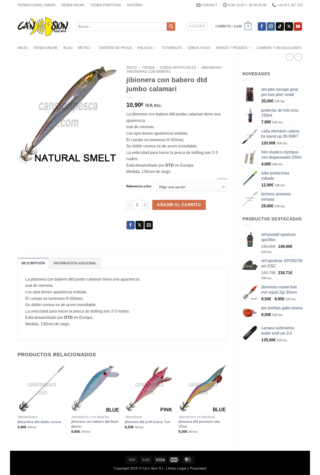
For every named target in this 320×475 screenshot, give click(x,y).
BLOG (68, 48)
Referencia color (139, 186)
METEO (84, 48)
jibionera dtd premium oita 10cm (199, 424)
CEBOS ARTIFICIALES (178, 67)
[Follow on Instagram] (271, 26)
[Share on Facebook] (130, 225)
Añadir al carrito (179, 205)
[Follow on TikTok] (280, 26)
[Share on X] (140, 225)
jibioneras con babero (148, 71)
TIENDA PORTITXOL (106, 5)
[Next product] (290, 57)
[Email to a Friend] (148, 225)
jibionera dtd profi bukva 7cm (147, 422)
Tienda (148, 67)
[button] (197, 26)
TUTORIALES (172, 48)
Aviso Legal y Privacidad (187, 468)
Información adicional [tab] (75, 263)
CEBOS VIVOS (199, 48)
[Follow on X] (289, 26)
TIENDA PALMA (72, 5)
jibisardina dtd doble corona (39, 422)
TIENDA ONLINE (45, 48)
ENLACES (145, 48)
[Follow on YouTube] (298, 26)
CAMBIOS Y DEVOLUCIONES (279, 48)
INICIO (23, 48)
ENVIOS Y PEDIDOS (232, 48)
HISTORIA (134, 5)
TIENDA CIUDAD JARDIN (36, 5)
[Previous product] (298, 57)
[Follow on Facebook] (262, 26)
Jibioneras (211, 67)
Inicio (131, 67)
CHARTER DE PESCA (115, 48)
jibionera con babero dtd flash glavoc (94, 424)
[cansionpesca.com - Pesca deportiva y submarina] (43, 26)
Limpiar (221, 178)
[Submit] (171, 26)
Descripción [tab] (33, 263)
